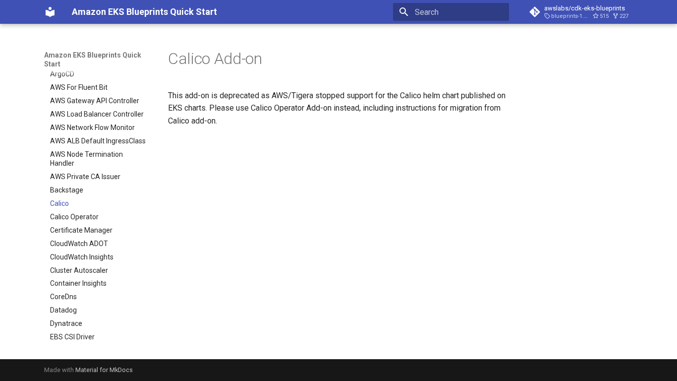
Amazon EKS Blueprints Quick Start (92, 59)
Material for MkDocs (104, 370)
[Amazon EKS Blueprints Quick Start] (50, 12)
